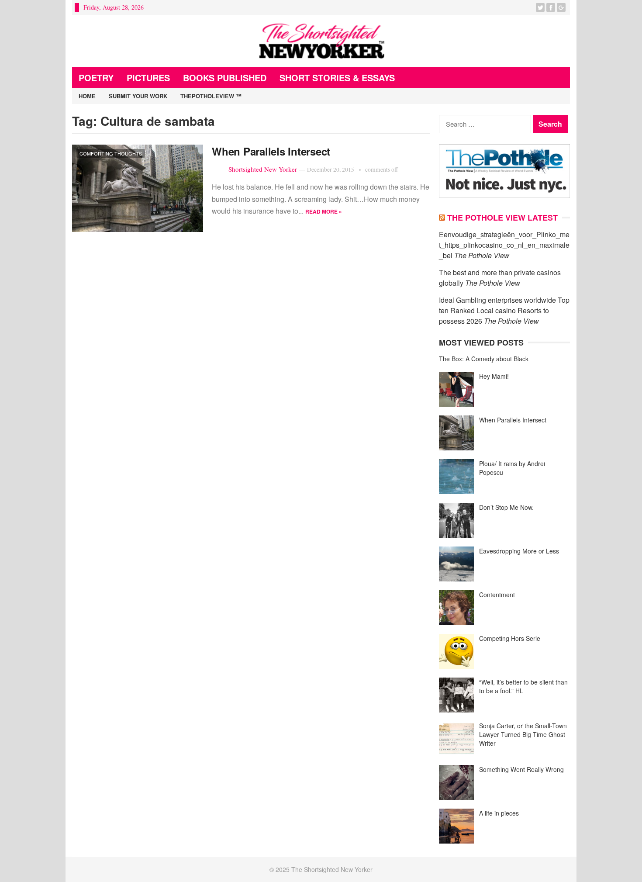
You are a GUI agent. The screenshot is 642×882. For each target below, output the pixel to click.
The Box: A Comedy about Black (483, 358)
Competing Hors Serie (509, 638)
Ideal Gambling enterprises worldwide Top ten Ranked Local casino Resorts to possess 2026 (504, 310)
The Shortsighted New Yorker (332, 869)
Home (87, 96)
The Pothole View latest (502, 217)
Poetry (96, 77)
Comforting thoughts (110, 153)
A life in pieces (499, 813)
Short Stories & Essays (337, 77)
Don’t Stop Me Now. (506, 507)
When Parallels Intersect (271, 151)
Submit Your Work (138, 96)
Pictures (148, 77)
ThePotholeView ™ (211, 96)
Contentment (497, 594)
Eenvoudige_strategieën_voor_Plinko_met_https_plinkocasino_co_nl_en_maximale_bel (504, 244)
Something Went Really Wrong (521, 769)
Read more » (323, 211)
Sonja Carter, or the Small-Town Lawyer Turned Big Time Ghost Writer (523, 734)
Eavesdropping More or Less (519, 550)
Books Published (224, 77)
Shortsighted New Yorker (262, 169)
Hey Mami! (494, 376)
